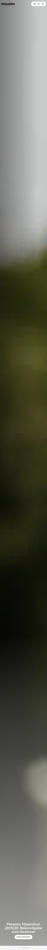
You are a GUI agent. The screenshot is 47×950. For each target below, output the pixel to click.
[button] (38, 4)
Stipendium (25, 948)
